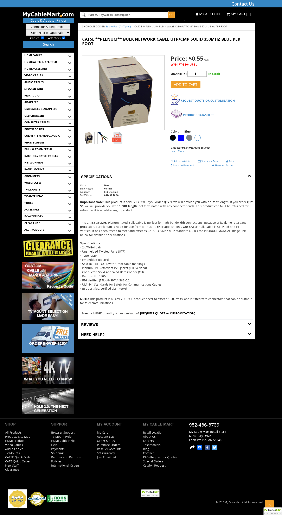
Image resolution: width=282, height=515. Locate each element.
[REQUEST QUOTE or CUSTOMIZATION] (167, 313)
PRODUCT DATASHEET (198, 115)
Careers (148, 441)
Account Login (106, 437)
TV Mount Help (61, 437)
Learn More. (178, 151)
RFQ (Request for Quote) (160, 457)
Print (231, 161)
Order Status (106, 441)
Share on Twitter (224, 165)
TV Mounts (12, 453)
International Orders (65, 465)
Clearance (12, 469)
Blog (146, 449)
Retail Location (153, 432)
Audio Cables (14, 449)
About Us (149, 437)
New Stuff (12, 465)
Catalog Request (154, 465)
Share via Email (210, 161)
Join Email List (106, 457)
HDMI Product (14, 441)
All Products (13, 432)
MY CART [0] (240, 14)
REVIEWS (89, 324)
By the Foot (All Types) (118, 26)
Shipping (57, 453)
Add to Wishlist (182, 161)
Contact (148, 453)
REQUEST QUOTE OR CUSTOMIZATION (208, 100)
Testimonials (152, 445)
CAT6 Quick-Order (17, 461)
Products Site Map (17, 437)
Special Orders (153, 461)
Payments (58, 449)
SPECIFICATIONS (96, 176)
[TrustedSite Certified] (272, 511)
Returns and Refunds (66, 457)
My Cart (102, 432)
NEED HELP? (92, 334)
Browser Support (63, 432)
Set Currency (106, 453)
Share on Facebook (183, 165)
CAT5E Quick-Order (18, 457)
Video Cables (14, 445)
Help (54, 445)
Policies (56, 461)
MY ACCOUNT (210, 14)
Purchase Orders (108, 445)
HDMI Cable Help (63, 441)
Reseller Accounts (109, 449)
